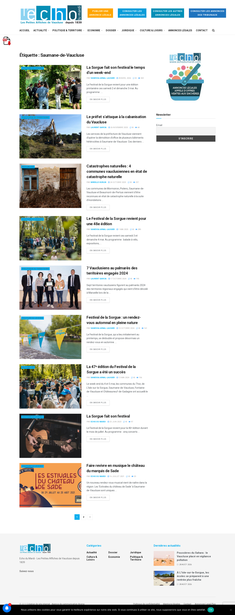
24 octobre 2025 (118, 182)
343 (142, 78)
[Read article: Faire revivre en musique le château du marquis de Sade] (50, 485)
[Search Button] (213, 30)
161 (145, 328)
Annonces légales (180, 30)
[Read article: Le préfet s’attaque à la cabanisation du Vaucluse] (50, 136)
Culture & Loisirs (151, 30)
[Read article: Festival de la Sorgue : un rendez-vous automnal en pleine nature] (50, 337)
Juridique (128, 30)
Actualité (40, 30)
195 (137, 279)
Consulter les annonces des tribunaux (207, 13)
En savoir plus (100, 99)
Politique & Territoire (67, 30)
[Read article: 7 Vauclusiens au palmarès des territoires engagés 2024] (50, 288)
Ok (210, 609)
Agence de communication (65, 604)
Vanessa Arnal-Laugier (103, 78)
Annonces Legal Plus (205, 604)
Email (159, 125)
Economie (94, 30)
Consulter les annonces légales (132, 13)
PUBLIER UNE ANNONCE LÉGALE (100, 13)
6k (138, 127)
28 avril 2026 (124, 78)
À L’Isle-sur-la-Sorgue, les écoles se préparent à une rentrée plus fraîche (193, 576)
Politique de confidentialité (146, 604)
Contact (202, 30)
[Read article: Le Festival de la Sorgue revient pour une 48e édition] (50, 238)
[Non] (230, 610)
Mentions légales (171, 604)
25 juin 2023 (115, 422)
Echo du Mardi (98, 422)
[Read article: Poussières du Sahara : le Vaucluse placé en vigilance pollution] (164, 558)
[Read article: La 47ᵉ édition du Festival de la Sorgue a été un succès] (50, 386)
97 (131, 422)
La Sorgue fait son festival (108, 416)
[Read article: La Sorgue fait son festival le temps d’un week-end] (50, 87)
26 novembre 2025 (119, 127)
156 (140, 377)
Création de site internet (38, 604)
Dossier (111, 30)
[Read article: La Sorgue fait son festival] (50, 436)
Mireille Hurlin (98, 182)
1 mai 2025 (123, 229)
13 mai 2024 (123, 377)
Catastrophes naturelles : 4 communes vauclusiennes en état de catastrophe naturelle (117, 171)
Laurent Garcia (98, 127)
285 (139, 229)
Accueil (24, 30)
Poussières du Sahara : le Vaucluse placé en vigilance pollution (194, 556)
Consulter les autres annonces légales (167, 13)
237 (137, 182)
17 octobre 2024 (118, 279)
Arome (81, 604)
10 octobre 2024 (126, 328)
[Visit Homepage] (51, 13)
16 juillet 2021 (116, 476)
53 (134, 476)
